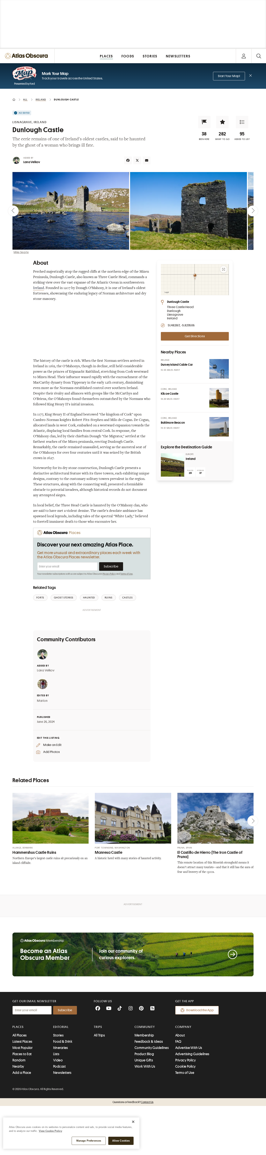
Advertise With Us (188, 1047)
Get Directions (195, 336)
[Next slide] (252, 211)
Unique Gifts (144, 1060)
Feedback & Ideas (149, 1041)
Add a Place (21, 1072)
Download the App (200, 1010)
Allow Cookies (121, 1140)
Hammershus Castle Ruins (34, 852)
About (180, 1035)
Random (19, 1060)
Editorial (61, 1027)
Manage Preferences (88, 1140)
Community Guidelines (152, 1047)
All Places (19, 1035)
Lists (56, 1054)
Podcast (59, 1066)
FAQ (178, 1041)
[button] (204, 122)
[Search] (258, 56)
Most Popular (22, 1047)
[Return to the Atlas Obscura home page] (27, 56)
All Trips (99, 1035)
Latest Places (22, 1041)
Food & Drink (62, 1041)
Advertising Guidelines (192, 1054)
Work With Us (145, 1066)
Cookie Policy (185, 1066)
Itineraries (60, 1047)
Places (18, 1027)
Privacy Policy (109, 574)
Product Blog (144, 1054)
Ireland (38, 288)
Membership (144, 1035)
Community (145, 1027)
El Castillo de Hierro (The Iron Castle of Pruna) (210, 854)
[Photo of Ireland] (172, 465)
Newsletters (62, 1072)
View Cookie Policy (50, 1131)
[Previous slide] (13, 211)
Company (183, 1027)
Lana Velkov (31, 162)
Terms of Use (126, 574)
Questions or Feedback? (133, 1102)
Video (58, 1060)
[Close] (133, 1121)
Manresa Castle (108, 852)
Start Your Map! (229, 76)
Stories (58, 1035)
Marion (42, 700)
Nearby (18, 1066)
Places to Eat (22, 1054)
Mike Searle (21, 252)
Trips (98, 1027)
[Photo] (219, 369)
